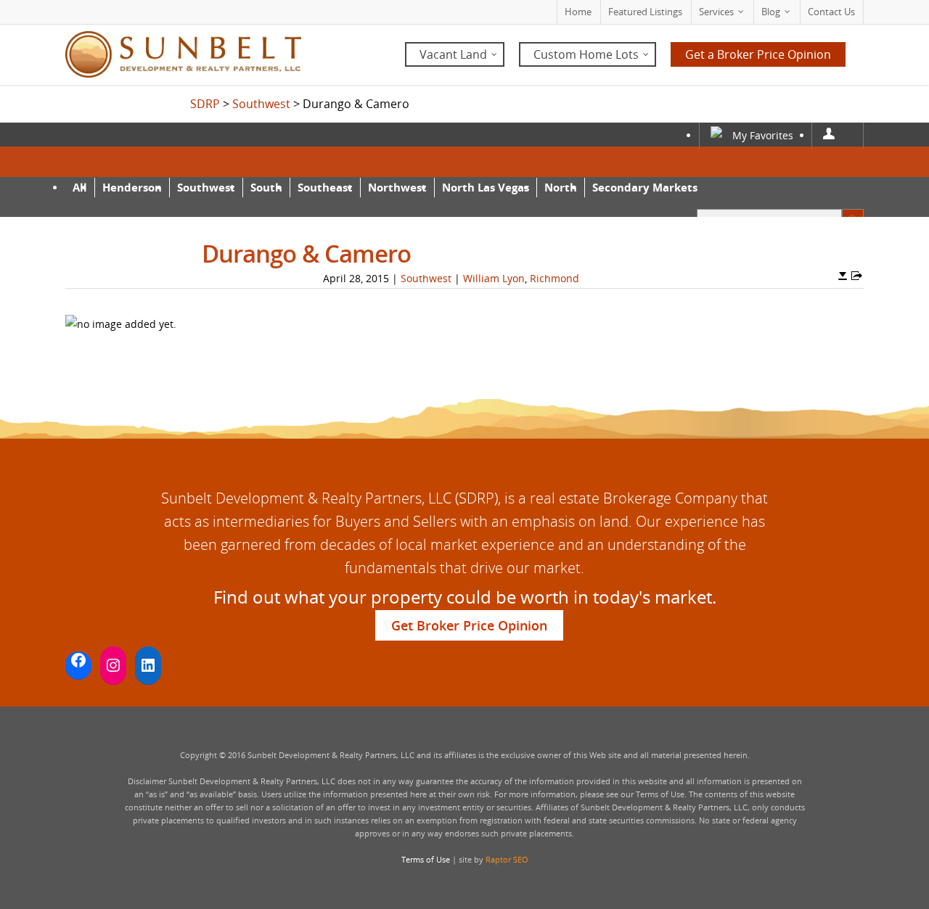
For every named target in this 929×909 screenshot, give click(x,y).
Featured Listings (645, 11)
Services (716, 11)
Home (578, 11)
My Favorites (762, 135)
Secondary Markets (644, 187)
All (80, 187)
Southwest (206, 187)
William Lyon (494, 278)
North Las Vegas (485, 187)
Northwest (397, 187)
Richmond (554, 278)
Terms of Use (425, 859)
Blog (770, 11)
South (266, 187)
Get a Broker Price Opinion (758, 54)
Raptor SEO (507, 859)
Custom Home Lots (586, 54)
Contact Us (831, 11)
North (560, 187)
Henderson (132, 187)
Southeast (325, 187)
